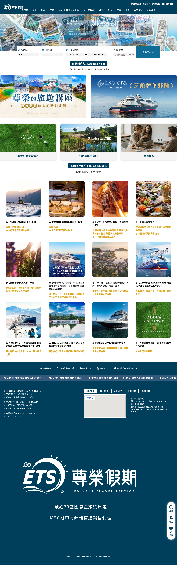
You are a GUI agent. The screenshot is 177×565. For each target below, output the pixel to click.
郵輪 (43, 10)
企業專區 (156, 3)
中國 (127, 10)
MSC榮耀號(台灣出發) (69, 10)
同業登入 (146, 3)
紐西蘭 (25, 10)
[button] (13, 30)
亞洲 (119, 10)
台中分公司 (118, 391)
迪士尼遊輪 (89, 10)
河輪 (52, 10)
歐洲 (110, 10)
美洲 (101, 10)
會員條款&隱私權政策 (127, 368)
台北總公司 (90, 391)
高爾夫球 (138, 10)
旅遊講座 (151, 10)
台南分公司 (132, 391)
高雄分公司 (146, 391)
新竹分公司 (104, 391)
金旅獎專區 (136, 3)
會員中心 (104, 368)
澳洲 (34, 10)
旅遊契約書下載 (67, 368)
